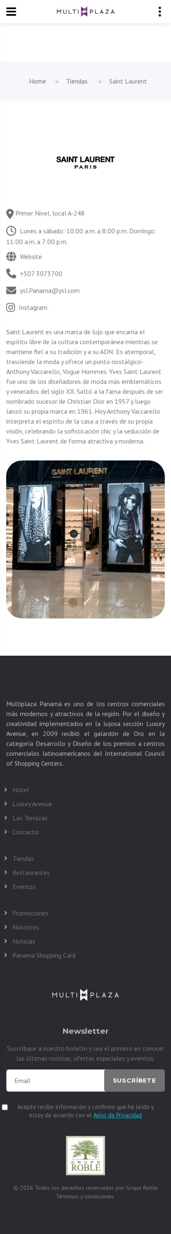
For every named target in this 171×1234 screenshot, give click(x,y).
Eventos (24, 886)
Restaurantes (31, 872)
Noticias (23, 941)
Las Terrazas (30, 818)
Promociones (30, 913)
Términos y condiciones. (85, 1196)
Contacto (25, 832)
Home (37, 81)
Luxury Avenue (32, 804)
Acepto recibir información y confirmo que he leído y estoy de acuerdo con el (85, 1111)
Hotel (20, 790)
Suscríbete (134, 1080)
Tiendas (77, 81)
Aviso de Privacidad (117, 1115)
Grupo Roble (142, 1187)
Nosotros (25, 927)
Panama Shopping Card (44, 955)
